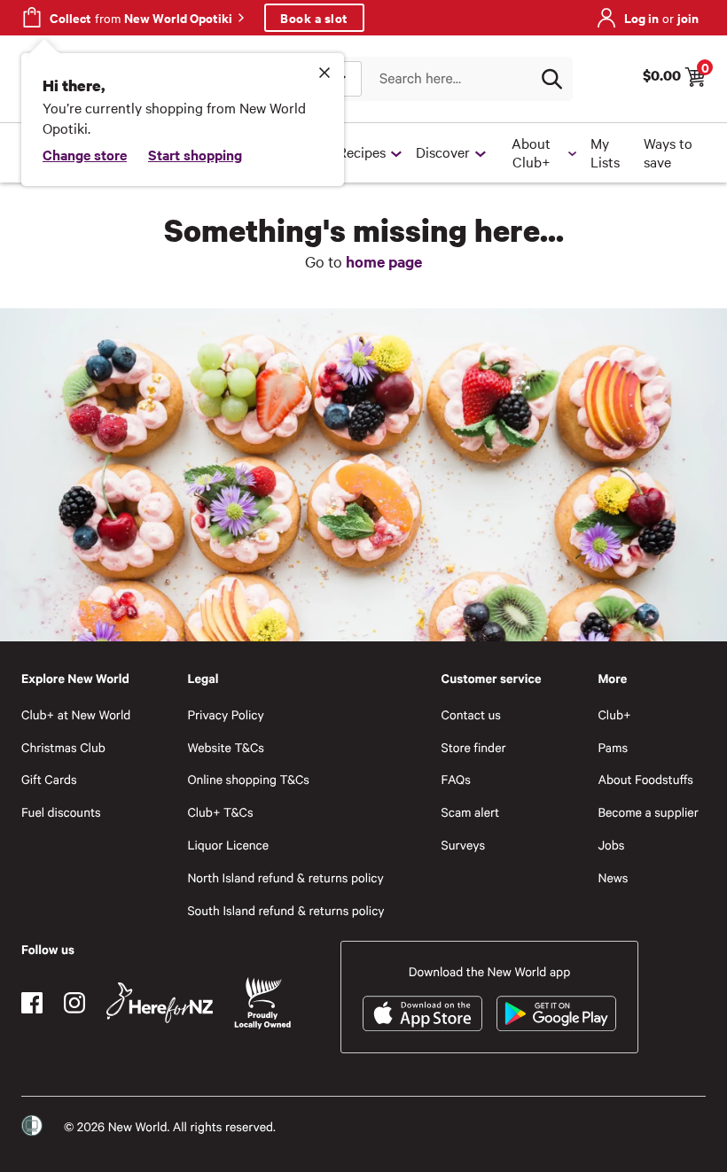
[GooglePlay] (556, 1013)
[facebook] (32, 1002)
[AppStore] (422, 1013)
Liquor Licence (228, 844)
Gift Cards (49, 779)
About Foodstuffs (645, 779)
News (613, 877)
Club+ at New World (75, 714)
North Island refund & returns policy (285, 877)
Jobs (611, 844)
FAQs (456, 779)
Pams (613, 747)
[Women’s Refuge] (32, 1126)
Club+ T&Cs (220, 811)
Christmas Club (63, 747)
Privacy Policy (225, 714)
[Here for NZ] (159, 1002)
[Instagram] (74, 1002)
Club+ (614, 714)
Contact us (471, 714)
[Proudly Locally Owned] (262, 1003)
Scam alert (471, 811)
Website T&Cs (225, 747)
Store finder (474, 747)
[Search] (551, 79)
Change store (85, 154)
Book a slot (314, 17)
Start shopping (195, 154)
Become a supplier (648, 811)
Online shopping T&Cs (248, 779)
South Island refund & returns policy (285, 910)
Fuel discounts (61, 811)
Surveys (464, 844)
